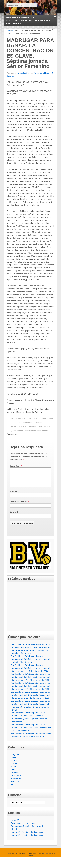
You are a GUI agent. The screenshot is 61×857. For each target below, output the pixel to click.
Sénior (14, 769)
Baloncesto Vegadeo (18, 853)
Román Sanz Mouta (41, 73)
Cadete (14, 763)
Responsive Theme (36, 853)
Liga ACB (15, 820)
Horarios (15, 772)
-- (12, 30)
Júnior (13, 766)
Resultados (16, 775)
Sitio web (14, 512)
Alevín (13, 757)
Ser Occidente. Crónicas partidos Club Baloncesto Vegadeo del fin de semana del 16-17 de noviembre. (31, 728)
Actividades (16, 778)
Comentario (16, 466)
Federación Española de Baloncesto (27, 835)
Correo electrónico (19, 502)
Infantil (14, 760)
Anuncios (15, 781)
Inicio (9, 30)
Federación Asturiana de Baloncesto (27, 832)
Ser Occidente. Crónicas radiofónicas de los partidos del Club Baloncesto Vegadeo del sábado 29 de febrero (30, 659)
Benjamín (15, 754)
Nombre (13, 491)
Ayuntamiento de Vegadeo (23, 823)
